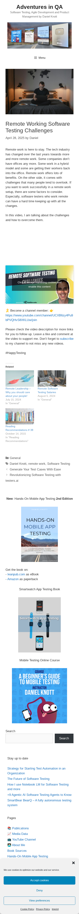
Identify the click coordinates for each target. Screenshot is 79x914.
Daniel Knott (18, 463)
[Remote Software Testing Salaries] (52, 378)
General (15, 458)
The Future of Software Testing (28, 779)
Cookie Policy (27, 909)
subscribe (66, 338)
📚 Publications (18, 828)
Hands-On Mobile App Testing (27, 856)
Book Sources (17, 851)
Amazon (13, 579)
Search (10, 731)
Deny (39, 890)
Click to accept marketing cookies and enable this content (40, 284)
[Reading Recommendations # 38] (20, 416)
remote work (36, 463)
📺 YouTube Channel (21, 839)
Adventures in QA (39, 7)
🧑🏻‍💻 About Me (16, 845)
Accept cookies (39, 880)
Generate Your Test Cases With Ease (35, 469)
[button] (73, 863)
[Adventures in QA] (39, 35)
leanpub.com (16, 574)
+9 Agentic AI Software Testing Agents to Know (39, 795)
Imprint (55, 909)
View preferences (39, 900)
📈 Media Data (17, 834)
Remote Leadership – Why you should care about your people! (18, 392)
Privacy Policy (43, 909)
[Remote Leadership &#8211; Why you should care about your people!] (20, 378)
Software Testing (58, 463)
